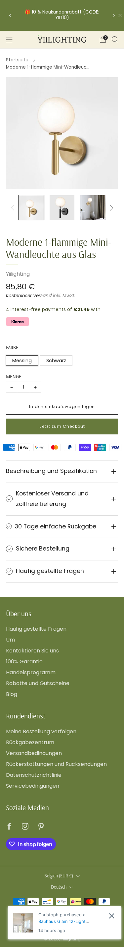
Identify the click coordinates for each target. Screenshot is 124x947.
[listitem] (62, 15)
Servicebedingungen (32, 786)
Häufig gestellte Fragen (36, 629)
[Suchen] (114, 39)
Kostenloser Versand (29, 296)
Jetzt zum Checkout (62, 426)
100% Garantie (24, 661)
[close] (111, 915)
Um (10, 640)
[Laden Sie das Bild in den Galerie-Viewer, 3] (93, 208)
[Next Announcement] (114, 15)
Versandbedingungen (34, 753)
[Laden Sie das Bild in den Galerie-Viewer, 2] (62, 208)
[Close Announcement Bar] (120, 15)
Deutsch (58, 887)
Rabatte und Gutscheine (37, 683)
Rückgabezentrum (30, 742)
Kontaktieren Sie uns (32, 650)
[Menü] (9, 39)
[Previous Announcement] (10, 15)
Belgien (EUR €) (58, 876)
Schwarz (56, 360)
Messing (22, 360)
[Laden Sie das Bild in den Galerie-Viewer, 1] (31, 208)
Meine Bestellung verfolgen (41, 731)
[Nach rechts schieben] (110, 207)
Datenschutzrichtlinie (34, 775)
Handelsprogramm (31, 672)
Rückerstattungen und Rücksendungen (56, 764)
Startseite (17, 60)
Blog (11, 694)
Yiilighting (18, 273)
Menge (13, 376)
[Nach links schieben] (14, 207)
